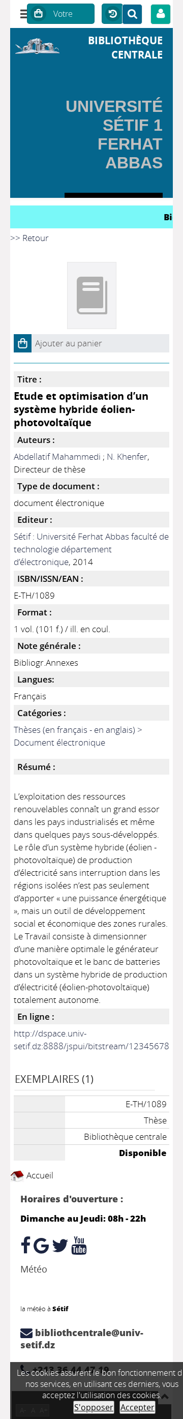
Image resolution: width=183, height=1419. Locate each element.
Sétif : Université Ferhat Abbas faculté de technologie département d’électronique (91, 549)
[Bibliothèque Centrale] (37, 44)
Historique (112, 14)
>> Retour (29, 238)
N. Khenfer (127, 456)
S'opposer (93, 1407)
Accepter (137, 1407)
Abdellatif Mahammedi (57, 456)
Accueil (38, 1175)
